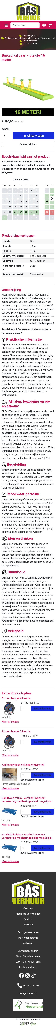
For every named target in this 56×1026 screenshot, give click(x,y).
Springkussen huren (28, 950)
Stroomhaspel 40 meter (16, 698)
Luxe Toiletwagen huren (28, 961)
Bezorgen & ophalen (28, 932)
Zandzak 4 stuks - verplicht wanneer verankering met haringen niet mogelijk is (27, 799)
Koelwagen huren (28, 967)
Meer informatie (42, 708)
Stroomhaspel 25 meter (16, 731)
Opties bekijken (28, 144)
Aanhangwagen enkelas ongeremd (23, 764)
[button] (6, 25)
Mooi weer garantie (28, 937)
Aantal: (5, 129)
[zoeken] (36, 25)
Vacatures (28, 924)
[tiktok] (34, 977)
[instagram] (28, 977)
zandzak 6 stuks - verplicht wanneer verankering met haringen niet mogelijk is (27, 836)
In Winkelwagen (33, 135)
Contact (28, 919)
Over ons (28, 908)
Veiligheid (28, 943)
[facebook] (22, 977)
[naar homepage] (28, 11)
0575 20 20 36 (31, 985)
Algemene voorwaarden (28, 913)
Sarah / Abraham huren (28, 956)
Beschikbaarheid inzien (32, 779)
